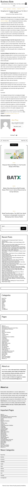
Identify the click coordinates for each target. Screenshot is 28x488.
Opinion (3, 304)
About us (3, 325)
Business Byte (7, 2)
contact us (4, 378)
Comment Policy (5, 334)
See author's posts (17, 126)
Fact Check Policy (5, 346)
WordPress (23, 485)
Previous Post (6, 140)
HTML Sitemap (5, 349)
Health (3, 302)
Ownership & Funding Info (7, 352)
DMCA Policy (4, 342)
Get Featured (4, 347)
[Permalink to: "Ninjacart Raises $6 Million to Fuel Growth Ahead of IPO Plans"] (14, 154)
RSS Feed (4, 355)
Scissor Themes (10, 485)
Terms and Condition (6, 357)
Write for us (4, 358)
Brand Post (4, 298)
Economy (4, 300)
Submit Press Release (6, 356)
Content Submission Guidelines (8, 336)
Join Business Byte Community (8, 351)
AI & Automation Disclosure (7, 329)
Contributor (4, 337)
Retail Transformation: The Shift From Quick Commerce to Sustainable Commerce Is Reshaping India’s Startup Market (14, 215)
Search (3, 226)
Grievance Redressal (6, 348)
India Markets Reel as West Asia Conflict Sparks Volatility (13, 266)
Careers (3, 333)
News (5, 113)
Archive (3, 330)
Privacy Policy (4, 353)
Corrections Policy (5, 340)
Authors (3, 331)
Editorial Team (4, 345)
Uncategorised (5, 309)
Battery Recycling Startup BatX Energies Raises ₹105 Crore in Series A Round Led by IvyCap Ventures (14, 190)
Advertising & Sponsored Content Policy (10, 328)
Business (8, 113)
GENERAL (12, 113)
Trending (3, 308)
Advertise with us (5, 326)
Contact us (4, 335)
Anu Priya (9, 14)
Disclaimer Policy (5, 341)
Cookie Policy (3, 427)
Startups (15, 113)
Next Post (23, 140)
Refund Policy (4, 354)
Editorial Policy (5, 344)
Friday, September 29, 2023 (17, 14)
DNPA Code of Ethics (6, 343)
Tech (18, 113)
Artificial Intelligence (5, 21)
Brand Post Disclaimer (6, 332)
